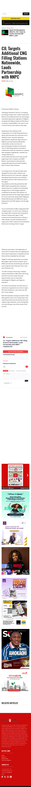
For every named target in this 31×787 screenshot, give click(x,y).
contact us (9, 772)
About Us (4, 757)
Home (3, 755)
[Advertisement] (15, 322)
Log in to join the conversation (15, 351)
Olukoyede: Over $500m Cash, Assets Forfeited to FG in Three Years (13, 24)
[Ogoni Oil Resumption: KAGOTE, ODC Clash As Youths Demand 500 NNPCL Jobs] (5, 32)
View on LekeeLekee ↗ (23, 337)
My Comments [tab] (11, 370)
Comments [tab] (6, 370)
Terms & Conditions (6, 760)
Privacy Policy (5, 758)
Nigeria (4, 81)
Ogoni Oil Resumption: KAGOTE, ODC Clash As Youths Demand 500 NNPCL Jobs (17, 32)
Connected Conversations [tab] (21, 370)
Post (26, 380)
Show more (5, 360)
